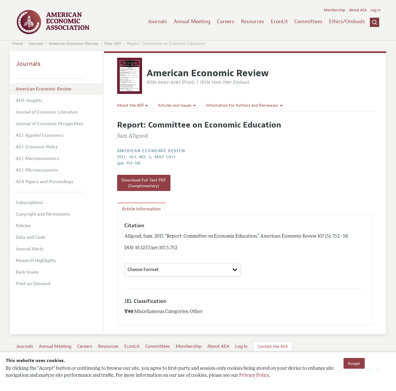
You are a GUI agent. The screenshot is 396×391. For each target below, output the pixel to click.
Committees (308, 21)
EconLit (279, 21)
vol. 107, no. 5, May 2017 (146, 156)
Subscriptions (29, 202)
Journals (157, 21)
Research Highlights (36, 260)
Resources (252, 21)
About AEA (358, 10)
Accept (354, 363)
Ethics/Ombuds (347, 21)
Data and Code (30, 237)
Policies (23, 226)
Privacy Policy (254, 375)
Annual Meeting (192, 21)
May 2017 (112, 43)
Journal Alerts (29, 249)
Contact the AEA (273, 346)
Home (17, 43)
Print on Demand (33, 284)
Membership (334, 10)
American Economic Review (74, 43)
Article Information (141, 209)
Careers (225, 21)
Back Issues (27, 272)
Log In (375, 10)
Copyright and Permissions (43, 214)
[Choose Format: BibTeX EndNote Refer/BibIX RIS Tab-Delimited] (182, 270)
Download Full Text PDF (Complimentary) (143, 182)
